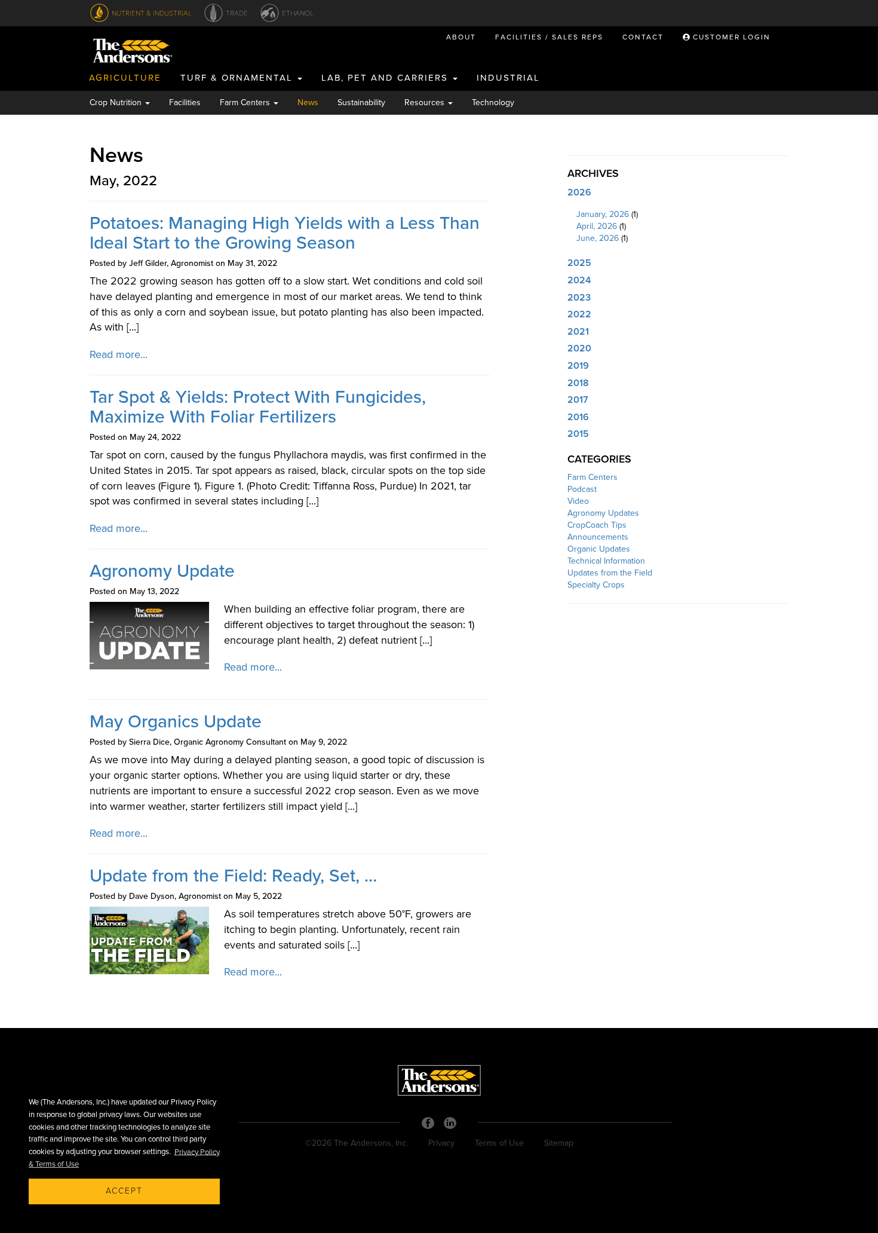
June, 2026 (597, 238)
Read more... (119, 354)
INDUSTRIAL (508, 77)
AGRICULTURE (125, 77)
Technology (493, 102)
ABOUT (461, 37)
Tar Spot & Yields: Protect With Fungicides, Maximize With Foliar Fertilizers (258, 407)
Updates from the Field (609, 573)
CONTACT (643, 37)
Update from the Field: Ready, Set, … (233, 876)
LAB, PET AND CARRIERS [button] (386, 77)
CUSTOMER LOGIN (730, 37)
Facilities (185, 102)
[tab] (677, 193)
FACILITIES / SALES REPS (549, 37)
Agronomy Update (162, 571)
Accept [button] (124, 1191)
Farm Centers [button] (246, 102)
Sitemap (558, 1143)
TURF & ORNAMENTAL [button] (238, 77)
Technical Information (606, 561)
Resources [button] (425, 102)
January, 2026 (602, 214)
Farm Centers (592, 477)
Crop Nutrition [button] (117, 102)
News (307, 102)
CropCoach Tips (597, 525)
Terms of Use (499, 1143)
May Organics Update (176, 722)
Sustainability (361, 102)
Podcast (582, 489)
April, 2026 (596, 226)
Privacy (441, 1143)
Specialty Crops (596, 585)
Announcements (597, 537)
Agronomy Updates (603, 513)
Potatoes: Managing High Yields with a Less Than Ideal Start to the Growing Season (285, 233)
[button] (677, 193)
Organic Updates (598, 549)
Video (578, 501)
